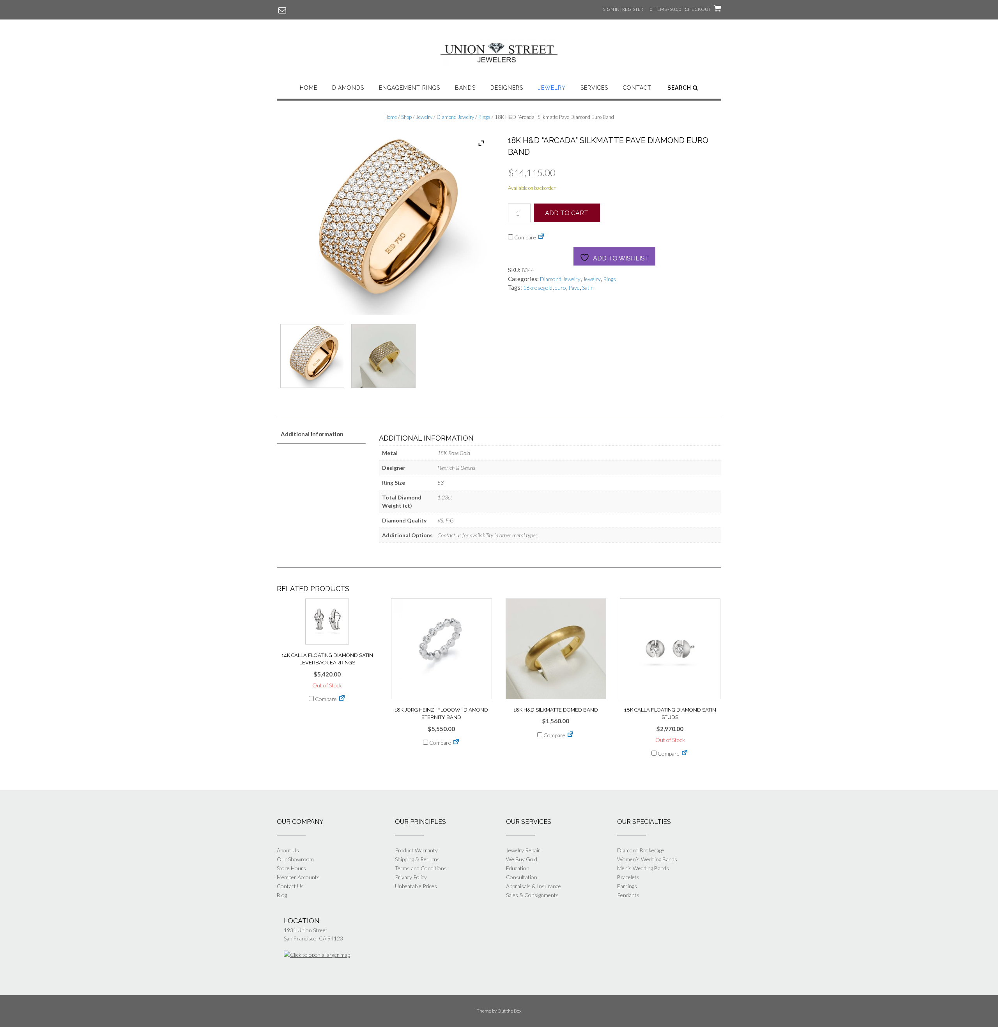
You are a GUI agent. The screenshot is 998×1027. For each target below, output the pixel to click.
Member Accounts (298, 877)
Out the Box (509, 1011)
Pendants (628, 895)
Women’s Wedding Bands (647, 859)
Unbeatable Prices (416, 886)
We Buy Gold (521, 859)
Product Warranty (416, 850)
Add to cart (566, 213)
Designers (506, 88)
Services (594, 88)
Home (308, 88)
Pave (574, 287)
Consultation (521, 877)
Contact (637, 88)
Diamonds (348, 88)
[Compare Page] (541, 237)
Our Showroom (295, 859)
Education (517, 868)
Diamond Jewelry (455, 117)
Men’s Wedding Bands (643, 868)
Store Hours (291, 868)
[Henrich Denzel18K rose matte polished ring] (383, 358)
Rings (484, 117)
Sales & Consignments (532, 895)
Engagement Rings (409, 88)
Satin (588, 287)
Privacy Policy (411, 877)
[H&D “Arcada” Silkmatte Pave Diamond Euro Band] (312, 358)
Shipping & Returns (417, 859)
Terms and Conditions (421, 868)
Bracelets (628, 877)
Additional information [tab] (312, 433)
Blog (282, 895)
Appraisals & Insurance (533, 886)
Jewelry (552, 88)
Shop (406, 117)
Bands (465, 88)
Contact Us (290, 886)
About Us (288, 850)
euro (560, 287)
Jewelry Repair (523, 850)
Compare (524, 237)
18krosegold (537, 287)
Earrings (627, 886)
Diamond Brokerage (640, 850)
